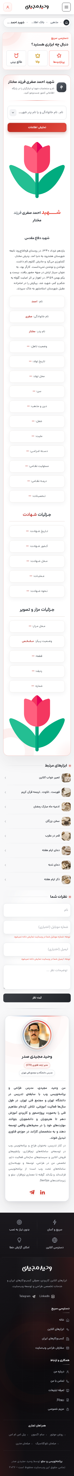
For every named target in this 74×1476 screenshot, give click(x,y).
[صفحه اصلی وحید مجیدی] (37, 7)
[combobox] (37, 113)
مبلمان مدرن (23, 1443)
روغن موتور (56, 1435)
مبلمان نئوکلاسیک (46, 1443)
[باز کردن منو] (66, 7)
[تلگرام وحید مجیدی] (32, 1192)
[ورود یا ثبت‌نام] (7, 7)
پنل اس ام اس (17, 1435)
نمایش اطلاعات (37, 127)
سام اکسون (37, 1435)
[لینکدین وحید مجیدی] (42, 1192)
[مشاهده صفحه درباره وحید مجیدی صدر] (37, 1034)
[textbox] (37, 112)
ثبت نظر (37, 998)
